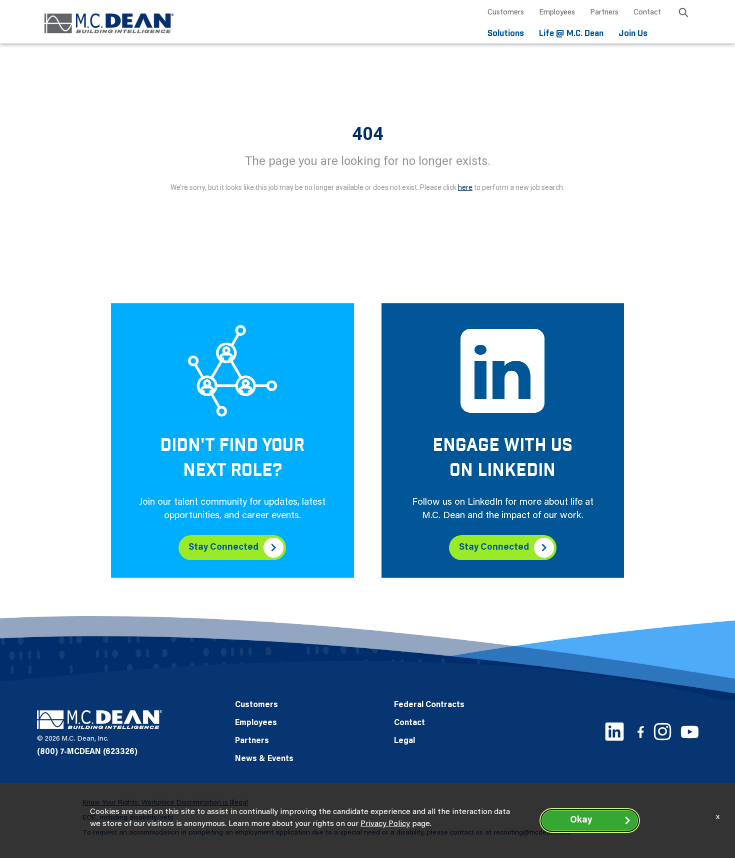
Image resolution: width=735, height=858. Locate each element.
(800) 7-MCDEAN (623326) (87, 752)
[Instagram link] (662, 732)
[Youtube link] (689, 732)
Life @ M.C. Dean (571, 33)
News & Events (264, 759)
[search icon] (683, 14)
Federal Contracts (429, 705)
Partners (604, 12)
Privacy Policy (385, 824)
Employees (557, 12)
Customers (506, 12)
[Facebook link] (640, 732)
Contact (647, 12)
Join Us (633, 33)
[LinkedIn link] (614, 731)
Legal (404, 741)
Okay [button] (581, 820)
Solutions (506, 33)
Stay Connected (223, 547)
